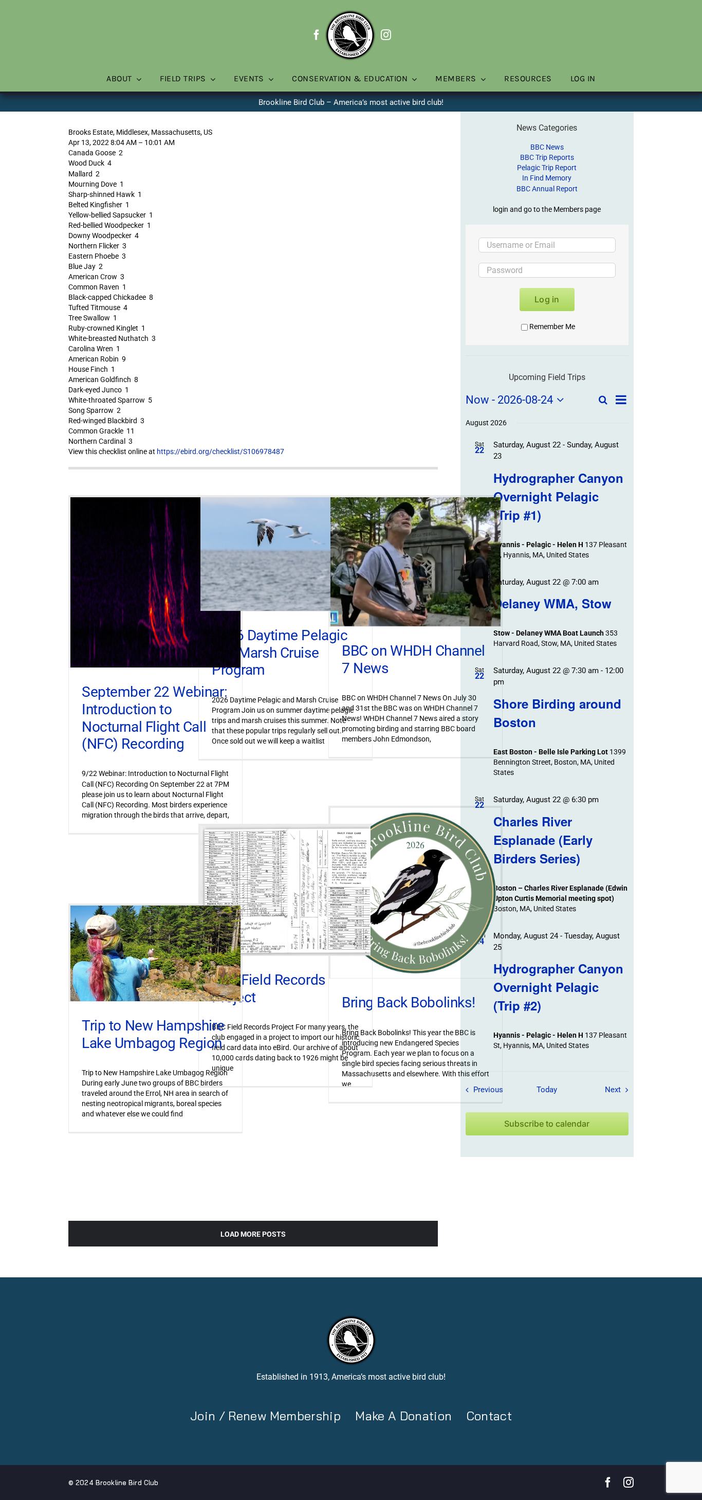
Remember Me (552, 326)
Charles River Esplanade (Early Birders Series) (543, 839)
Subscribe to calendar (546, 1124)
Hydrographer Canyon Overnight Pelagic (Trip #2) (558, 987)
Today (547, 1089)
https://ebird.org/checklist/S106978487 (220, 451)
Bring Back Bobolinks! (408, 1002)
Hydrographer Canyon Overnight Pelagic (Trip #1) (558, 496)
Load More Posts (253, 1234)
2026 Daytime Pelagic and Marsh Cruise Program (280, 652)
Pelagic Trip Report (547, 168)
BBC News (547, 147)
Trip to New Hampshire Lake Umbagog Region (153, 1034)
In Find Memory (546, 178)
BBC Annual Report (547, 189)
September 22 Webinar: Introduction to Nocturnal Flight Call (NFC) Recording (154, 717)
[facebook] (316, 35)
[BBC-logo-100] (350, 13)
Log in (546, 299)
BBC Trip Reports (547, 157)
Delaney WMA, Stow (552, 603)
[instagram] (386, 35)
